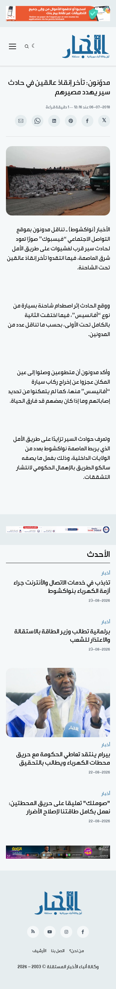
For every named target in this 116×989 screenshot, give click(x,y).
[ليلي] (34, 46)
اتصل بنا (58, 951)
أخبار (105, 573)
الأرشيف (39, 951)
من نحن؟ (76, 951)
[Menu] (12, 46)
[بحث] (26, 46)
